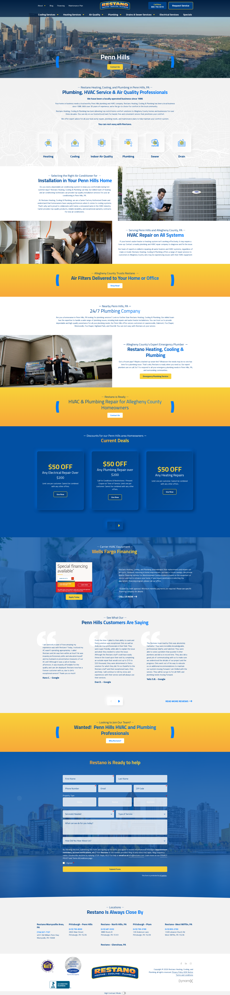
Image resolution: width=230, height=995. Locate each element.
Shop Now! (115, 285)
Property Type (68, 795)
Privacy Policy (177, 972)
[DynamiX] (186, 981)
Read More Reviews (177, 701)
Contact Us (115, 67)
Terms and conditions (184, 975)
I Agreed (70, 863)
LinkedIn (186, 963)
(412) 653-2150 (171, 929)
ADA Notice (188, 972)
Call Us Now (126, 596)
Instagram (190, 963)
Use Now (60, 494)
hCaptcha (163, 875)
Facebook (181, 963)
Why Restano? (115, 741)
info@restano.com (136, 855)
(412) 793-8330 (75, 929)
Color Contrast (124, 993)
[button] (42, 6)
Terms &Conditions (80, 858)
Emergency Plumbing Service (155, 376)
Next (119, 525)
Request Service (180, 5)
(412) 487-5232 (107, 929)
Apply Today (74, 597)
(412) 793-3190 (139, 929)
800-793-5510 (157, 6)
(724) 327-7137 (43, 932)
